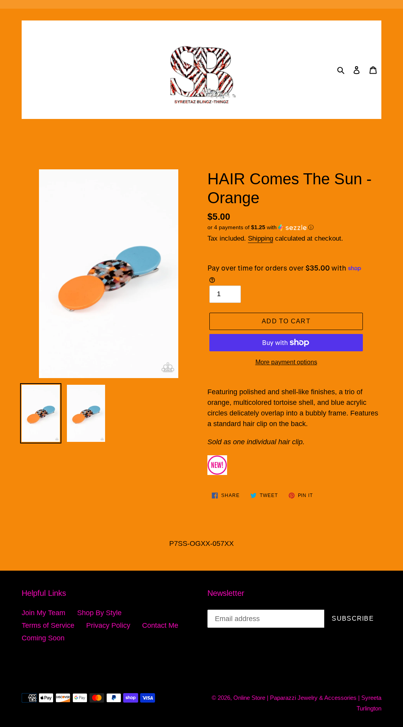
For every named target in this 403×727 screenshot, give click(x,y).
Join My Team (43, 613)
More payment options (286, 362)
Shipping (260, 238)
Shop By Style (99, 613)
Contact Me (160, 625)
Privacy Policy (108, 625)
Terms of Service (48, 625)
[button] (260, 227)
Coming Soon (43, 638)
